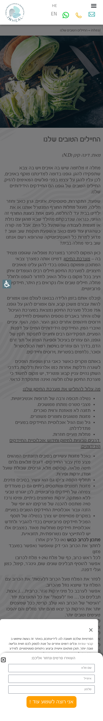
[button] (93, 5)
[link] (91, 14)
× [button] (90, 629)
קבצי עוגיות (85, 644)
